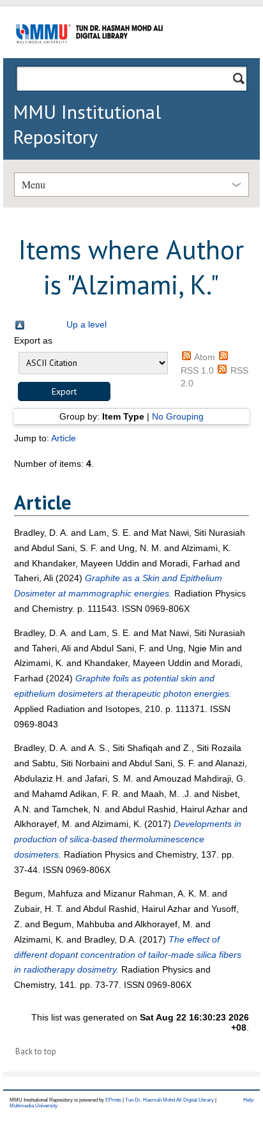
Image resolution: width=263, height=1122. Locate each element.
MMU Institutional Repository (87, 124)
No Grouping (178, 416)
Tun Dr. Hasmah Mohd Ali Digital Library (169, 1100)
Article (63, 438)
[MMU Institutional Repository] (89, 55)
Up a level (86, 324)
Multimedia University (33, 1106)
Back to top (35, 1051)
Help (248, 1100)
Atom (204, 357)
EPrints (113, 1100)
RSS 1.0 (197, 370)
